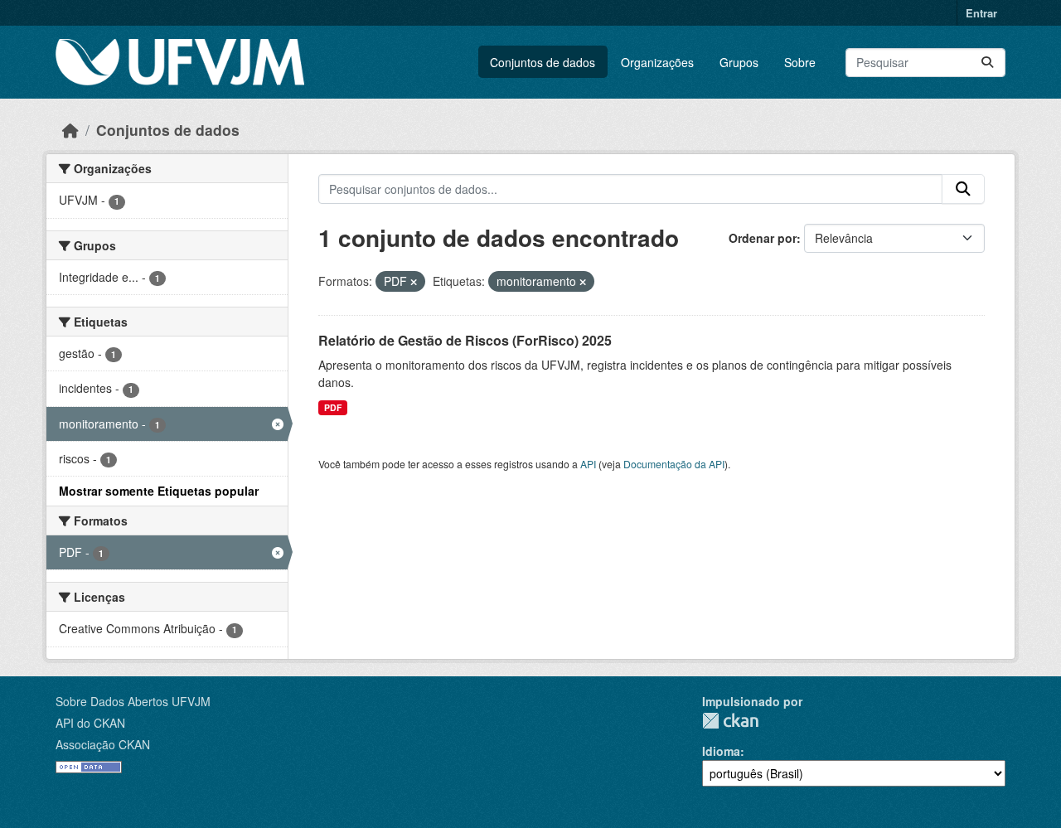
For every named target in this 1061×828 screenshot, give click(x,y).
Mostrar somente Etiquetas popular (159, 490)
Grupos (738, 62)
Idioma (721, 751)
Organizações (657, 62)
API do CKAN (90, 722)
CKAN (730, 720)
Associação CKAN (103, 744)
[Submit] (987, 62)
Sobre (800, 62)
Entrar (981, 13)
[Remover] (413, 281)
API (588, 464)
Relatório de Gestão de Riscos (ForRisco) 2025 (465, 340)
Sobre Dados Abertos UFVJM (133, 701)
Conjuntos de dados (542, 62)
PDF (333, 407)
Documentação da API (673, 464)
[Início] (70, 129)
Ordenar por (763, 238)
